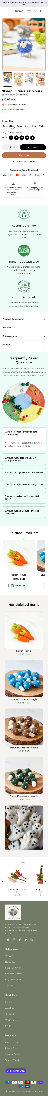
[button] (5, 11)
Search (8, 1002)
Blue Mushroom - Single (24, 699)
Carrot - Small (18, 575)
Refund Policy (11, 1042)
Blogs (8, 1026)
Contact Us (10, 1014)
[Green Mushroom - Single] (24, 775)
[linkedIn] (21, 137)
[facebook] (11, 137)
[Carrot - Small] (19, 556)
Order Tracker (11, 1020)
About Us (9, 1008)
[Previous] (2, 881)
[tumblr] (32, 137)
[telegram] (27, 137)
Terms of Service (13, 1060)
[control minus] (5, 147)
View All (9, 986)
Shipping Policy (12, 1054)
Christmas (10, 956)
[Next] (45, 881)
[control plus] (16, 147)
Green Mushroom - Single (24, 796)
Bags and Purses (13, 968)
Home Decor (11, 962)
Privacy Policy (11, 1048)
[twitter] (16, 137)
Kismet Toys (17, 1091)
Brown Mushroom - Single (24, 747)
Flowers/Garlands (13, 974)
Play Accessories (13, 980)
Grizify (39, 1091)
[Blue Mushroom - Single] (24, 679)
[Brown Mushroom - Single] (24, 727)
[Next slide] (42, 79)
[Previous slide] (5, 79)
